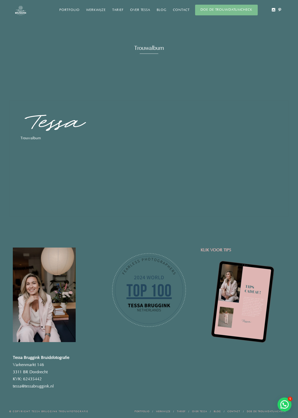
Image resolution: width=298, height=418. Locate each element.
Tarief (118, 10)
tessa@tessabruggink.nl (33, 386)
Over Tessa (140, 10)
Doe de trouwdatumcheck (226, 10)
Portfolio (69, 10)
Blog (161, 10)
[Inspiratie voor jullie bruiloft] (280, 10)
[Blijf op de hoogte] (273, 10)
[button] (284, 404)
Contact (181, 10)
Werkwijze (96, 10)
